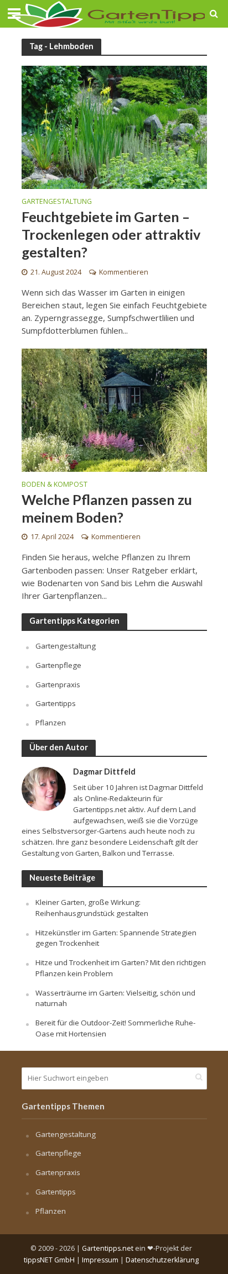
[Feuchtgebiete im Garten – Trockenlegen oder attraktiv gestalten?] (114, 126)
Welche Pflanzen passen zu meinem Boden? (107, 508)
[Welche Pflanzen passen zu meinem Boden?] (114, 408)
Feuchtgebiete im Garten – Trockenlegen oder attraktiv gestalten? (111, 234)
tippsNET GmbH (49, 1260)
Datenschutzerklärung (162, 1260)
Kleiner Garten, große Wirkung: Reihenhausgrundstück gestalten (91, 907)
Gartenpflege (58, 665)
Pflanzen (50, 723)
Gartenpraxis (57, 684)
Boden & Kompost (54, 485)
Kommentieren (123, 272)
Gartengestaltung (57, 202)
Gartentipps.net (107, 1248)
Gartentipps (55, 703)
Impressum (100, 1260)
